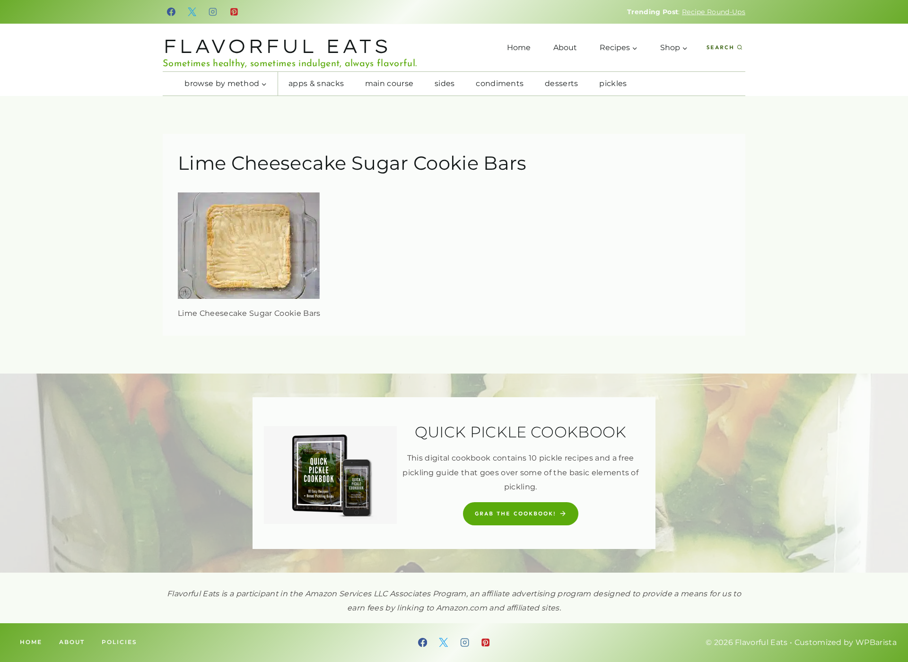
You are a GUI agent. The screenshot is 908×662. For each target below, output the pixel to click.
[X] (192, 11)
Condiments (500, 83)
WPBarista (876, 642)
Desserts (561, 83)
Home (519, 47)
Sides (445, 83)
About (565, 47)
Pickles (613, 83)
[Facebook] (171, 11)
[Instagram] (213, 11)
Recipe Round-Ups (713, 12)
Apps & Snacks (316, 83)
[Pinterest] (234, 11)
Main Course (389, 83)
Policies (119, 641)
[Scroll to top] (886, 626)
